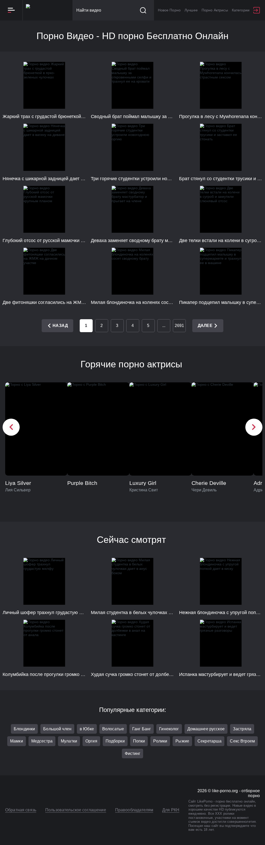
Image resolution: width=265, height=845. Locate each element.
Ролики (160, 741)
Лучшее (191, 10)
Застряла (242, 729)
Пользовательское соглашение (75, 810)
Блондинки (24, 729)
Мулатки (69, 741)
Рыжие (182, 741)
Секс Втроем (242, 741)
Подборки (115, 741)
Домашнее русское (206, 729)
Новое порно (169, 10)
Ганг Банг (141, 729)
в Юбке (87, 729)
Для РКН (170, 810)
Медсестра (42, 741)
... (163, 325)
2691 (179, 325)
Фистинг (133, 753)
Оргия (91, 741)
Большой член (57, 729)
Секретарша (209, 741)
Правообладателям (134, 810)
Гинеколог (169, 729)
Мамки (16, 741)
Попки (139, 741)
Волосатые (113, 729)
